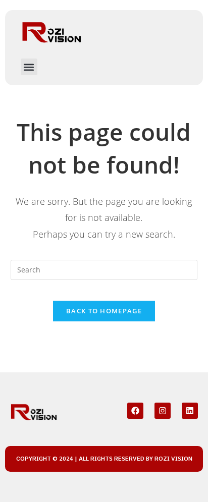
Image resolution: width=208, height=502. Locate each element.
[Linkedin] (190, 411)
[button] (29, 67)
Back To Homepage (104, 310)
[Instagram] (162, 411)
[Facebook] (135, 411)
